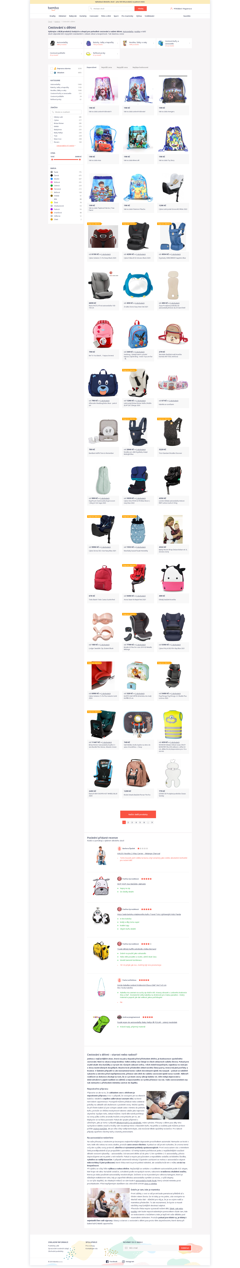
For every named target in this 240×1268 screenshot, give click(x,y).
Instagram (130, 1261)
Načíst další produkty (138, 814)
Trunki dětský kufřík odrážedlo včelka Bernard (136, 949)
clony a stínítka (150, 1183)
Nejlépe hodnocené (140, 67)
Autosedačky (128, 31)
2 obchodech (106, 254)
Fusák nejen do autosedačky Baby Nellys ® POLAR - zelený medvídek (147, 1022)
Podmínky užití (53, 1246)
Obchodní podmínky (55, 1251)
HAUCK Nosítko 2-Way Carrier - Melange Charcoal (138, 853)
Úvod (50, 22)
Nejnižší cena (106, 67)
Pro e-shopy (90, 1246)
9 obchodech (141, 547)
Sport (116, 16)
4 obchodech (139, 303)
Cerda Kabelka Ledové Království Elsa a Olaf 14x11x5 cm (141, 985)
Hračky (53, 16)
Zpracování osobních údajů (58, 1248)
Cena (52, 153)
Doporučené (91, 67)
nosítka (137, 31)
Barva (53, 168)
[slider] (52, 159)
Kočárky (83, 16)
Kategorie (55, 80)
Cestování (94, 16)
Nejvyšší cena (122, 67)
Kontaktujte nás (92, 1248)
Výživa (139, 16)
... (148, 822)
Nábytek (73, 16)
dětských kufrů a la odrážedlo (128, 1122)
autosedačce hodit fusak (146, 1180)
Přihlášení (178, 9)
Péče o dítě (106, 16)
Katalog (57, 22)
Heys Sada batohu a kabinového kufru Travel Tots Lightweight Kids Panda (149, 914)
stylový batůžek (100, 1128)
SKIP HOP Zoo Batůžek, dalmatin (131, 884)
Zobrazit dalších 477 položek (65, 145)
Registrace (187, 9)
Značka (54, 107)
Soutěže (186, 16)
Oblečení (62, 16)
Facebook (113, 1261)
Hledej (140, 8)
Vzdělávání (149, 16)
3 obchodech (141, 254)
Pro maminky (127, 16)
